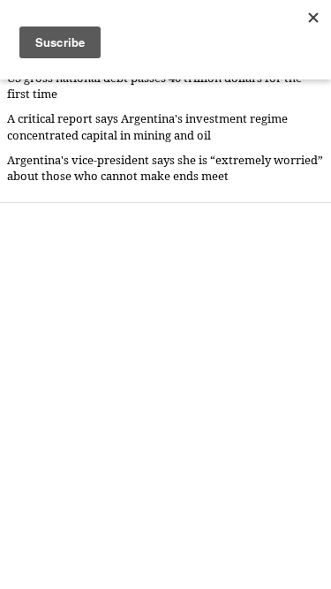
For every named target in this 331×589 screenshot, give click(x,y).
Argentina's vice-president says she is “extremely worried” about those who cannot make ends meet (165, 168)
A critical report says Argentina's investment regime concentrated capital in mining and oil (147, 126)
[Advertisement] (165, 395)
